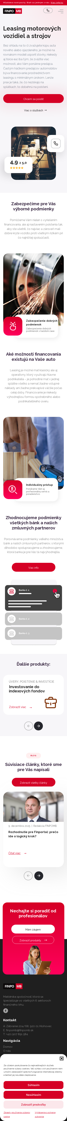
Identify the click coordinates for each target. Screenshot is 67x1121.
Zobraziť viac (17, 707)
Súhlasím (33, 1085)
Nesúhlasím (33, 1094)
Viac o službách (33, 110)
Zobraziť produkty (30, 940)
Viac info (33, 567)
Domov (8, 1046)
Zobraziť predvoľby (33, 1104)
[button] (61, 1058)
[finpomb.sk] (12, 11)
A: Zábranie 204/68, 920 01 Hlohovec (27, 1026)
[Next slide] (38, 726)
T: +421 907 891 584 (15, 1034)
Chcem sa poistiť (33, 98)
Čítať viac (14, 853)
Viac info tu (57, 3)
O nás (7, 1050)
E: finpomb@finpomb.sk (18, 1030)
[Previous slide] (28, 726)
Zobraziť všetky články (33, 782)
